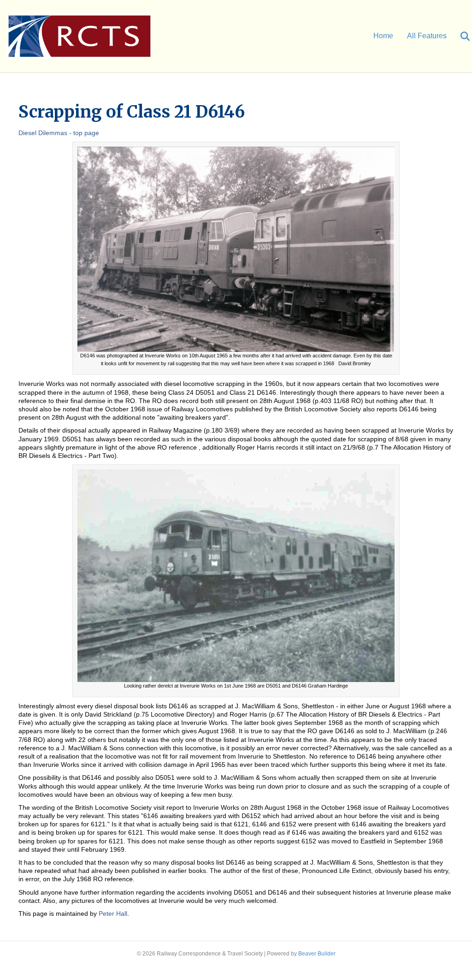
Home (383, 36)
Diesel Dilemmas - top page (58, 132)
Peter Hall (113, 913)
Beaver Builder (317, 953)
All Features (427, 36)
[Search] (459, 36)
